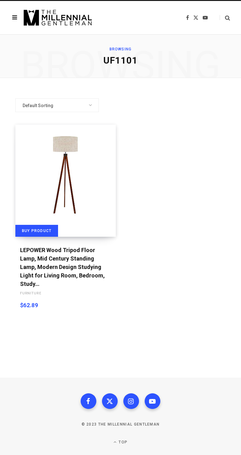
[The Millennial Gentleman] (58, 18)
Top (122, 442)
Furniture (30, 293)
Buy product (36, 231)
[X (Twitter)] (110, 401)
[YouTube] (152, 401)
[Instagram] (131, 401)
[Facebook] (88, 401)
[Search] (225, 17)
